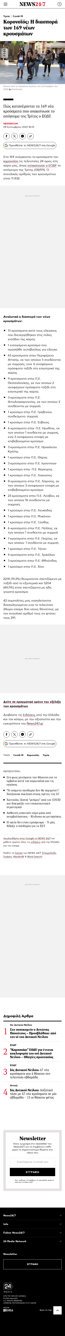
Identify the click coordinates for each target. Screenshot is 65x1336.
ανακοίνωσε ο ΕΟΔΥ (42, 165)
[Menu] (5, 4)
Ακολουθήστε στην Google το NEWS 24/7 (27, 838)
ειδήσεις (35, 842)
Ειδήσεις (29, 715)
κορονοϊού (11, 161)
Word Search (34, 857)
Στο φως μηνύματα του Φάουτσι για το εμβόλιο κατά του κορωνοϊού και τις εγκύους (32, 781)
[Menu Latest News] (59, 4)
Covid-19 (18, 16)
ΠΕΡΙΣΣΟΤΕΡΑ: (11, 771)
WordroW (18, 857)
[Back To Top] (57, 1310)
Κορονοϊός (33, 755)
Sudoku (7, 857)
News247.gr (35, 723)
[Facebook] (6, 136)
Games (19, 853)
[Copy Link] (30, 136)
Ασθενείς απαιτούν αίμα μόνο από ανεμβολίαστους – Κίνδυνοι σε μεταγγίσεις (34, 815)
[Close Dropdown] (61, 1216)
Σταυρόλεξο (49, 853)
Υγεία (6, 16)
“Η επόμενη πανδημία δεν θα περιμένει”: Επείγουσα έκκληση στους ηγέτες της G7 (33, 792)
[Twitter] (14, 136)
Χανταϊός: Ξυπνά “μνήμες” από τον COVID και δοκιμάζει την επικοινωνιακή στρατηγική (34, 803)
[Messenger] (22, 136)
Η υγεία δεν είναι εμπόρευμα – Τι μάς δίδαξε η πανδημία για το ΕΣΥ (31, 824)
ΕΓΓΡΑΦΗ (32, 1264)
